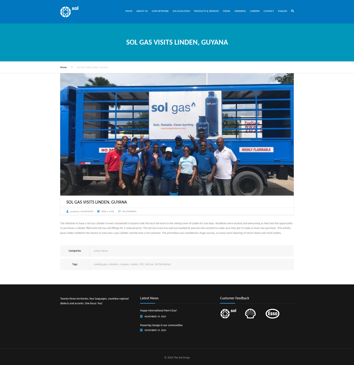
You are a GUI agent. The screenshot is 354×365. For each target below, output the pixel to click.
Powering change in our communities (161, 325)
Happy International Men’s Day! (158, 310)
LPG (141, 264)
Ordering (240, 10)
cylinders (114, 264)
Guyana (124, 264)
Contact (269, 10)
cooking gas (100, 264)
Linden (134, 264)
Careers (255, 10)
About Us (142, 10)
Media (226, 10)
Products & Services (206, 10)
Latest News (101, 250)
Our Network (160, 10)
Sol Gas (149, 264)
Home (128, 10)
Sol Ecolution (181, 10)
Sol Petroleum (163, 264)
